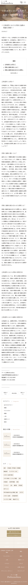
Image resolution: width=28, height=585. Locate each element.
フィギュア (6, 485)
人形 (5, 416)
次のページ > (23, 393)
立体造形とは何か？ (10, 64)
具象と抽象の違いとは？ (11, 67)
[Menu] (25, 2)
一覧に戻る (14, 393)
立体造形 (5, 481)
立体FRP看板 (12, 481)
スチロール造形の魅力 (8, 475)
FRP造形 (20, 485)
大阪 (20, 478)
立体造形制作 (15, 495)
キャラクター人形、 (13, 471)
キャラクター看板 (7, 499)
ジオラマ (21, 492)
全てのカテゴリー (8, 405)
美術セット (7, 419)
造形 (5, 468)
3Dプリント (6, 488)
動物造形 (5, 471)
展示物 (15, 485)
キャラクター (7, 410)
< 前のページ (5, 393)
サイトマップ (21, 571)
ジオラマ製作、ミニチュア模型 (10, 478)
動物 (5, 413)
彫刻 (5, 422)
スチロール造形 (7, 495)
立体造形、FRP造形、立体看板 (13, 468)
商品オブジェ (16, 499)
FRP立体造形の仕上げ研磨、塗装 (11, 492)
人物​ (11, 485)
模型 (5, 407)
